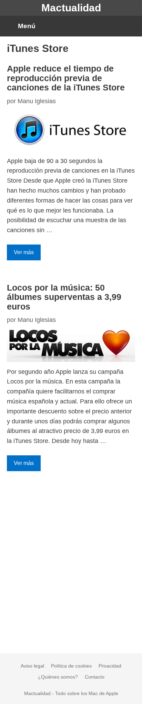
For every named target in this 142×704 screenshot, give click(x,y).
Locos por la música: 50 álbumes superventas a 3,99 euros (64, 297)
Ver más (24, 252)
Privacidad (110, 666)
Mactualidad (71, 7)
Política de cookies (71, 666)
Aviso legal (32, 666)
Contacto (94, 677)
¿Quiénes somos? (58, 677)
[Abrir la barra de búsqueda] (131, 26)
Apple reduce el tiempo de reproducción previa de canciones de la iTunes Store (66, 78)
